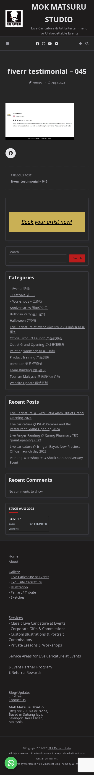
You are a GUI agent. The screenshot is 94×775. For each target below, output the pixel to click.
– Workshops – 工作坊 (26, 301)
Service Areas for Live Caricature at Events (45, 656)
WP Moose (77, 763)
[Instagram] (43, 44)
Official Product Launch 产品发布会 (36, 338)
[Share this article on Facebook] (10, 153)
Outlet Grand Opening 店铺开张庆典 (37, 344)
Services (16, 617)
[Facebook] (37, 44)
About (13, 561)
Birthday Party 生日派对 (27, 314)
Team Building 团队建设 (28, 370)
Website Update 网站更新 (29, 383)
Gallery (14, 571)
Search (14, 252)
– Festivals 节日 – (22, 295)
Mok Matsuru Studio (59, 748)
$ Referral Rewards (25, 672)
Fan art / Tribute (23, 592)
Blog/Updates (19, 692)
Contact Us (17, 699)
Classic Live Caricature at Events (38, 623)
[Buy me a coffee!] (56, 44)
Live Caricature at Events (30, 576)
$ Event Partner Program (30, 667)
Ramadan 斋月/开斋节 (26, 363)
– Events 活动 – (21, 288)
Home (13, 556)
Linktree (15, 696)
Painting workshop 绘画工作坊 (32, 351)
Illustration (19, 587)
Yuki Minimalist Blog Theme (52, 763)
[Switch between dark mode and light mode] (80, 44)
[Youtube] (50, 44)
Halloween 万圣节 (23, 320)
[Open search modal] (87, 44)
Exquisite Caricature (26, 582)
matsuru (37, 82)
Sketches (17, 597)
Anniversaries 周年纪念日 (29, 308)
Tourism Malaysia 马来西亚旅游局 (35, 376)
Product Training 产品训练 (29, 357)
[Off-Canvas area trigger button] (7, 44)
